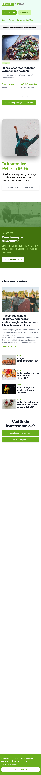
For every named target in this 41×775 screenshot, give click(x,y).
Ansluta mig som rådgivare (21, 433)
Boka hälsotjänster (20, 440)
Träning (11, 20)
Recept (4, 20)
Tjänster (18, 20)
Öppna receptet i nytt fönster (16, 103)
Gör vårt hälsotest (11, 260)
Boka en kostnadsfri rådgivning (20, 187)
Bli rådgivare (24, 12)
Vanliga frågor (28, 20)
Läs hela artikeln (9, 347)
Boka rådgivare (9, 12)
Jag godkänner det (20, 769)
